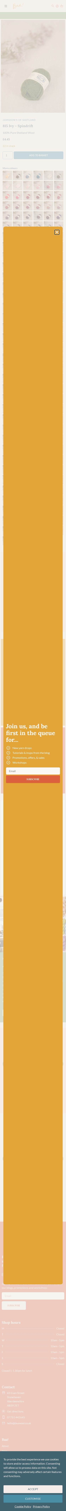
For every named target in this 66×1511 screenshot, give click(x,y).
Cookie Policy (23, 1506)
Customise (33, 1498)
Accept (33, 1489)
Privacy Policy (41, 1506)
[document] (33, 755)
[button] (57, 232)
